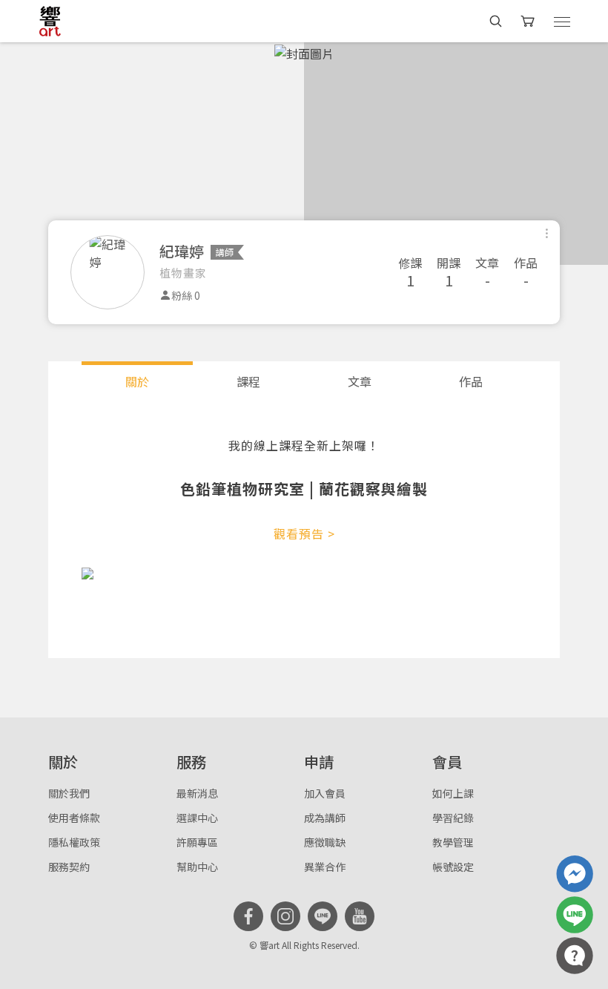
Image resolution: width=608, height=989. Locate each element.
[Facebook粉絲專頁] (248, 916)
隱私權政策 (74, 842)
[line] (322, 916)
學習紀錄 (453, 817)
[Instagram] (285, 916)
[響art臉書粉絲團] (574, 874)
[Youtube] (359, 916)
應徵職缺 (325, 842)
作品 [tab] (471, 381)
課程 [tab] (248, 381)
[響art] (50, 20)
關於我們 (69, 793)
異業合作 (325, 866)
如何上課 (453, 793)
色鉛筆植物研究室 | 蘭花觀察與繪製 (304, 488)
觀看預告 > (304, 533)
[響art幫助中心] (574, 955)
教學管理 (453, 842)
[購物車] (529, 21)
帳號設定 (453, 866)
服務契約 (69, 866)
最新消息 (197, 793)
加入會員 (325, 793)
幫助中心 (197, 866)
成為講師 (325, 817)
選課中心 (197, 817)
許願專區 (197, 842)
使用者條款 (74, 817)
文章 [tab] (359, 381)
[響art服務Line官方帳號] (574, 914)
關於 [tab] (137, 381)
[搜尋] (495, 21)
